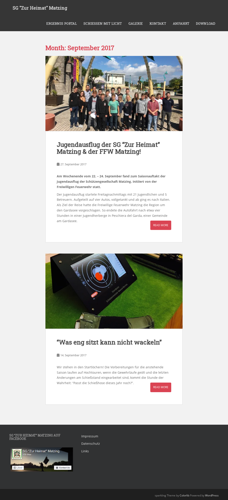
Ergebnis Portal (61, 23)
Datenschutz (90, 443)
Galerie (135, 23)
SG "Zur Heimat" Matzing (40, 8)
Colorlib (184, 495)
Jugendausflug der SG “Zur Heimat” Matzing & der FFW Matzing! (108, 148)
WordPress (212, 495)
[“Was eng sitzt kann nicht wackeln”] (114, 291)
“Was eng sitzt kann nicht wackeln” (109, 342)
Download (205, 23)
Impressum (89, 436)
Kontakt (157, 23)
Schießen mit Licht (102, 23)
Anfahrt (181, 23)
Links (85, 451)
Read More (160, 225)
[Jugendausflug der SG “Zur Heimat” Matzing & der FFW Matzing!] (114, 93)
